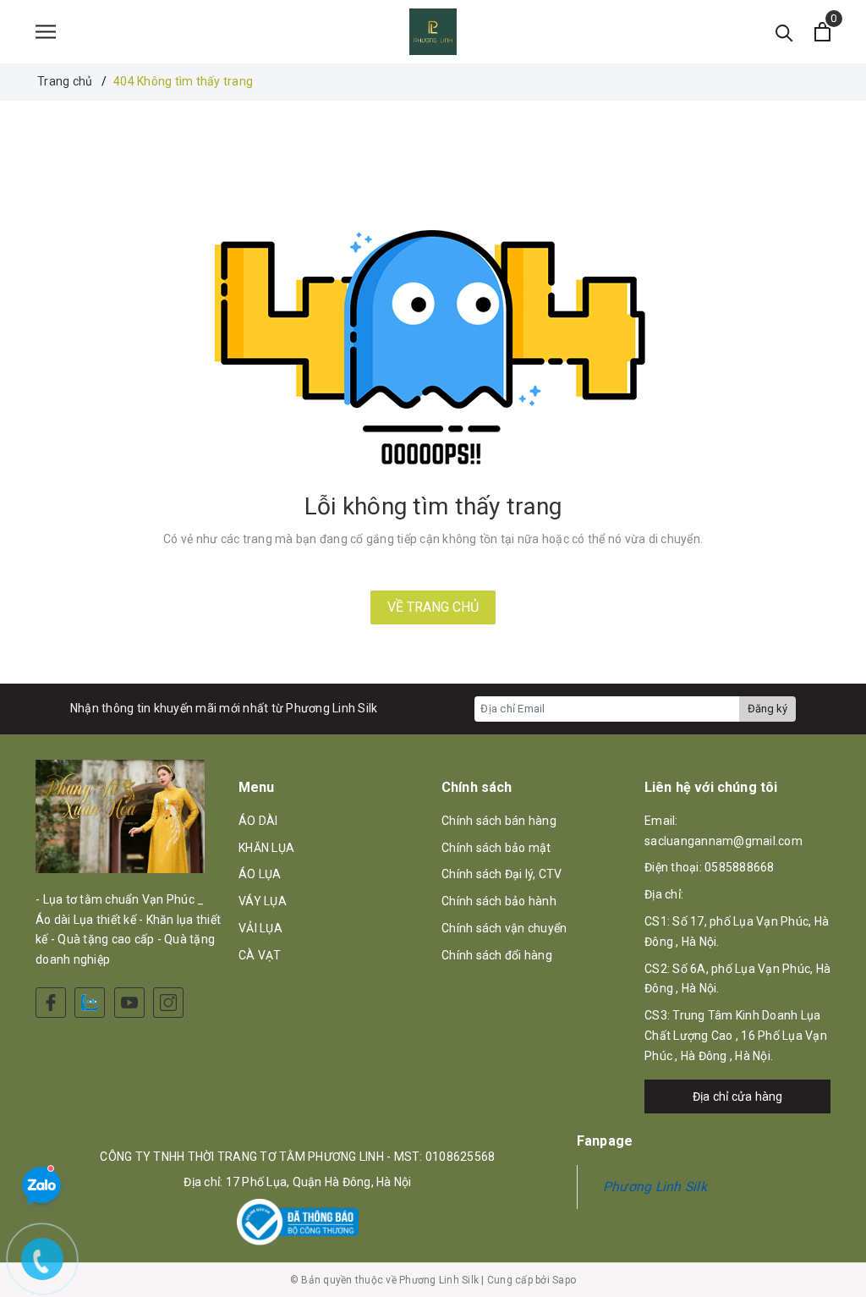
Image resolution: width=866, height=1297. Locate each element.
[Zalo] (89, 1002)
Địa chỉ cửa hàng (738, 1096)
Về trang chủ (433, 607)
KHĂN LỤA (266, 848)
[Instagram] (168, 1002)
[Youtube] (129, 1002)
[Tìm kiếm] (784, 32)
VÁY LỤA (262, 901)
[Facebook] (51, 1002)
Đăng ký (767, 708)
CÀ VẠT (260, 955)
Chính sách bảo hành (498, 901)
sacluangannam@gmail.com (723, 841)
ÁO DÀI (258, 820)
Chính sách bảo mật (496, 848)
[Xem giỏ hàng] (822, 31)
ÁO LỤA (260, 874)
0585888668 (739, 867)
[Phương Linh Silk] (433, 31)
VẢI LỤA (260, 928)
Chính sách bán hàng (498, 820)
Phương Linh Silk (655, 1187)
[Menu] (46, 32)
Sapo (564, 1280)
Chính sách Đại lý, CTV (501, 874)
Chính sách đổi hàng (496, 955)
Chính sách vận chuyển (504, 928)
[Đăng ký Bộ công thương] (298, 1222)
